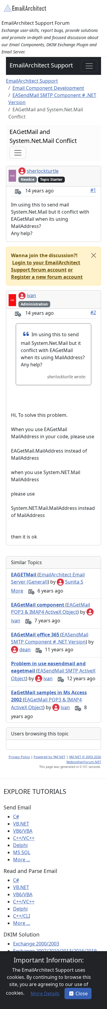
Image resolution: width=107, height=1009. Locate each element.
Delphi (20, 845)
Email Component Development (48, 88)
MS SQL (21, 852)
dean (25, 649)
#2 (93, 312)
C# (16, 816)
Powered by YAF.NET (49, 757)
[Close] (93, 255)
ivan (31, 295)
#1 (93, 190)
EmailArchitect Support (41, 65)
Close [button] (81, 993)
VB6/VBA (22, 831)
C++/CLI (21, 916)
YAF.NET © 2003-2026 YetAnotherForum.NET (83, 759)
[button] (45, 266)
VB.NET (21, 823)
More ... (21, 859)
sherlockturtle (43, 171)
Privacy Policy (19, 757)
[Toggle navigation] (89, 66)
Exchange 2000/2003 (36, 943)
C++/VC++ (23, 838)
